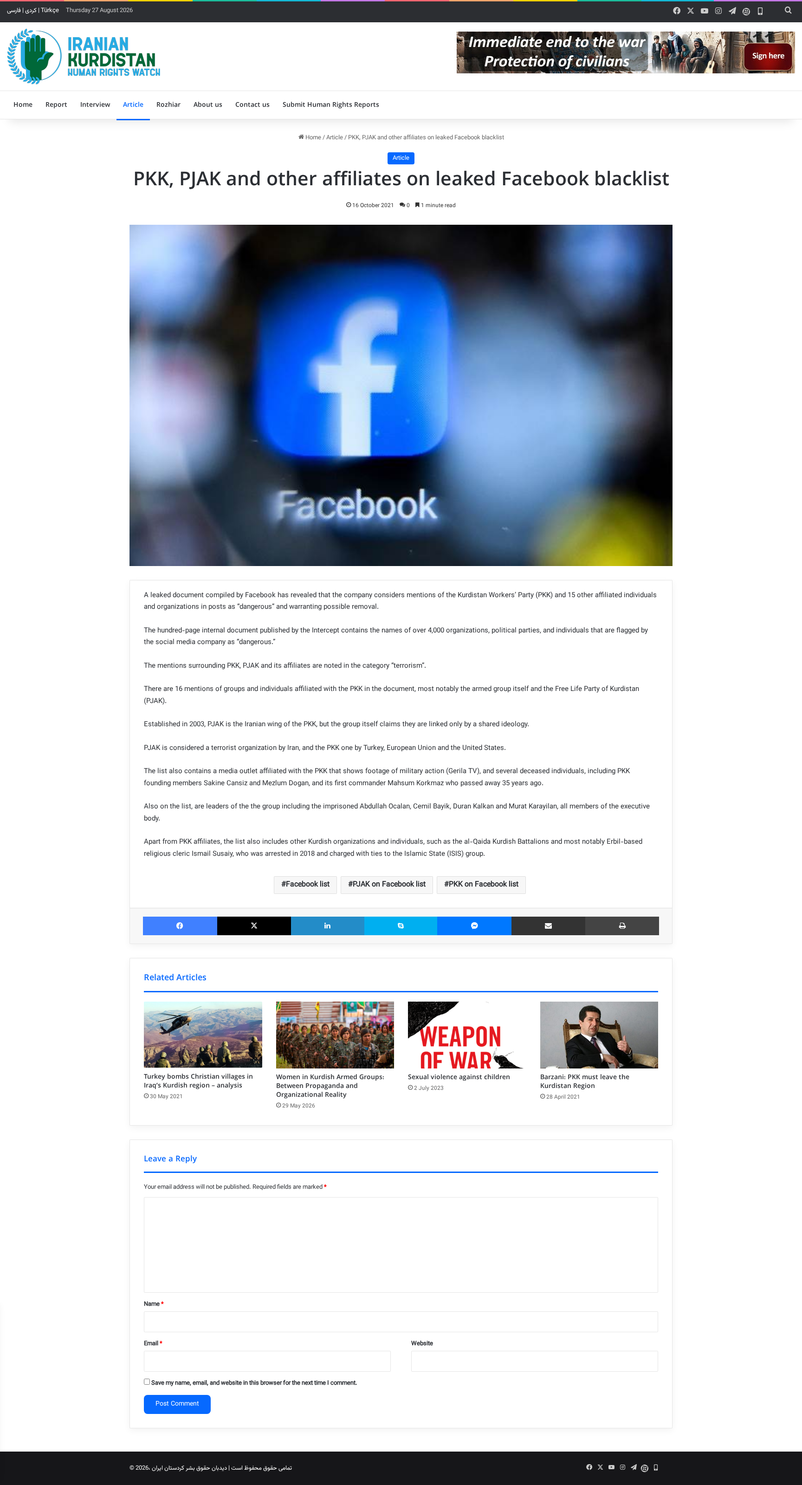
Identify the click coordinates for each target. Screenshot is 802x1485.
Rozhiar (168, 105)
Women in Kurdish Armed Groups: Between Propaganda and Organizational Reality (330, 1086)
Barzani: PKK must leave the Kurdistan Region (584, 1081)
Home (22, 105)
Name (154, 1304)
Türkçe (50, 10)
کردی (31, 10)
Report (56, 105)
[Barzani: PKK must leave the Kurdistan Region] (599, 1035)
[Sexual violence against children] (467, 1035)
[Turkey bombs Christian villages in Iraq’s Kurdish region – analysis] (203, 1035)
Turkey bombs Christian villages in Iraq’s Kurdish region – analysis (198, 1081)
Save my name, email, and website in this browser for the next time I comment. (254, 1383)
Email (153, 1343)
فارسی (14, 10)
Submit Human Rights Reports (331, 105)
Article (133, 105)
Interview (95, 105)
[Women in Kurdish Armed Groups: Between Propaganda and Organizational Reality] (335, 1035)
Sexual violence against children (459, 1077)
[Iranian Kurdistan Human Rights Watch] (83, 56)
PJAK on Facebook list (389, 885)
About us (208, 105)
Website (422, 1343)
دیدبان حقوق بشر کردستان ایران (189, 1468)
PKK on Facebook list (483, 885)
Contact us (252, 105)
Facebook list (308, 885)
